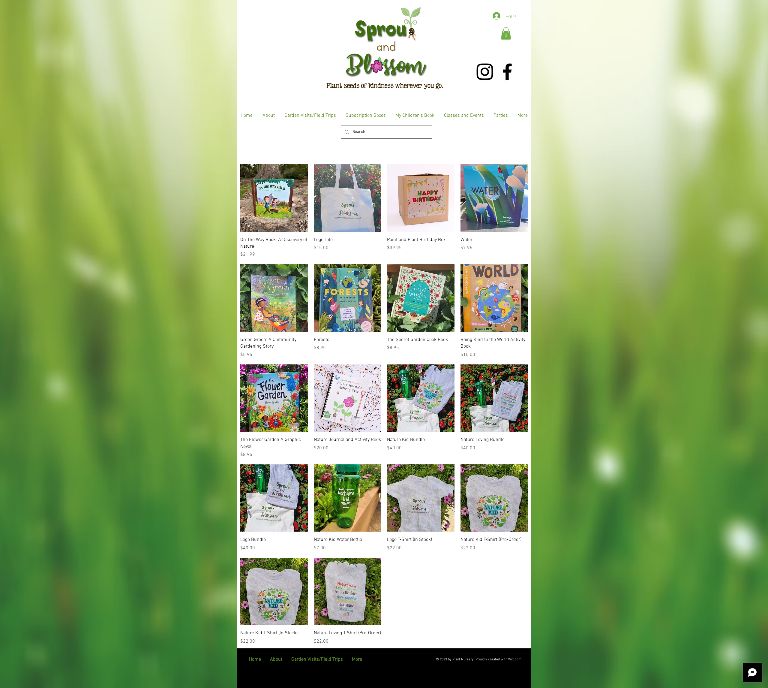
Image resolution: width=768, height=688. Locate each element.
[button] (506, 33)
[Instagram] (485, 72)
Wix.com (514, 659)
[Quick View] (274, 198)
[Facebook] (507, 72)
